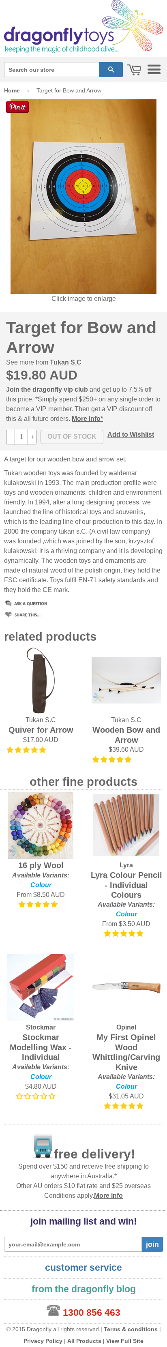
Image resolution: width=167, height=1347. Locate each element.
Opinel (126, 1027)
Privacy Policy (43, 1341)
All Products (84, 1341)
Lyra (126, 865)
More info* (87, 418)
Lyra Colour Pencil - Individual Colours (126, 885)
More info (108, 1195)
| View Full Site (123, 1341)
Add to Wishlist (130, 434)
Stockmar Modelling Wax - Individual (41, 1047)
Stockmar (41, 1027)
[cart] (134, 70)
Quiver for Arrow (41, 729)
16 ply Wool (41, 865)
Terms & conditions (131, 1329)
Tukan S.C (65, 362)
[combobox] (51, 69)
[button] (27, 749)
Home (12, 90)
